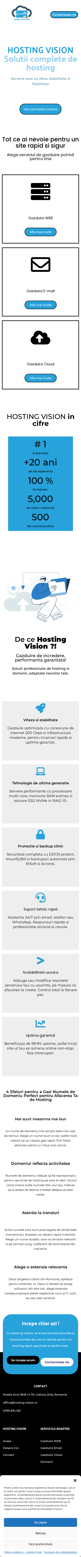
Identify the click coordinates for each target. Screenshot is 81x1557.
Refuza (41, 1533)
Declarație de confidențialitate (60, 1552)
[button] (75, 1480)
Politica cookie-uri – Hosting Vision (23, 1552)
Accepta (40, 1522)
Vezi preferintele (40, 1544)
